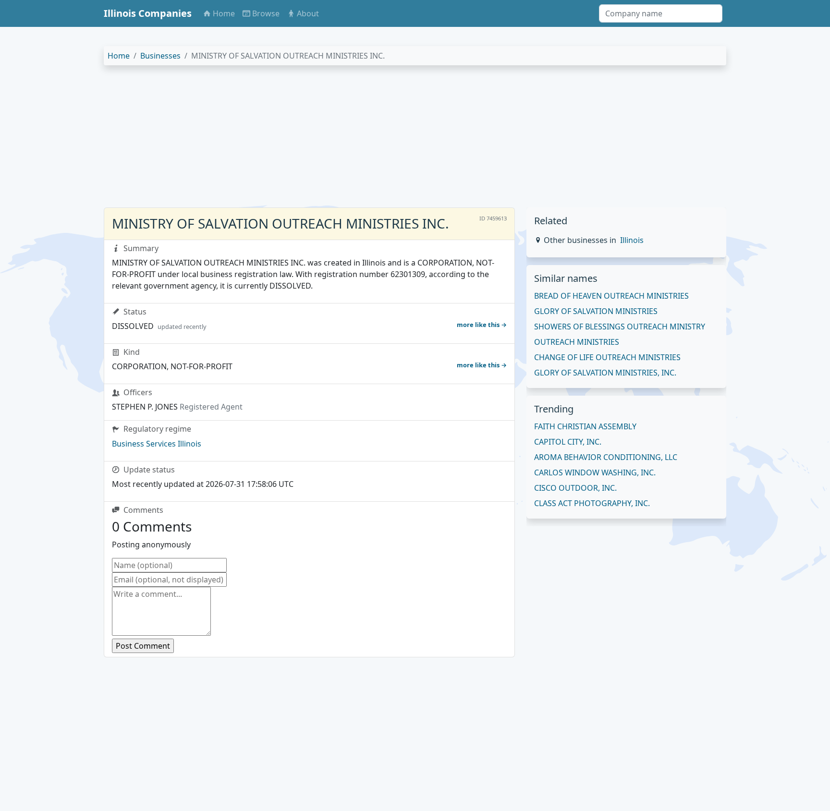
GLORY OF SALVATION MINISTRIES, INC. (605, 372)
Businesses (160, 55)
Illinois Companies (148, 13)
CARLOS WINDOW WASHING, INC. (595, 472)
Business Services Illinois (156, 443)
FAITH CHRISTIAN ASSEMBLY (585, 426)
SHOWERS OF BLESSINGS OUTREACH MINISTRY (619, 326)
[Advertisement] (392, 140)
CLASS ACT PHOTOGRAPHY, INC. (592, 503)
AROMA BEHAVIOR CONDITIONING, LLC (605, 457)
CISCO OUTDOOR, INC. (575, 488)
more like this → (482, 324)
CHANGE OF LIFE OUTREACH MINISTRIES (607, 357)
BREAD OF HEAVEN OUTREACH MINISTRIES (611, 296)
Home (119, 55)
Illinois (632, 240)
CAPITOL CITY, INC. (567, 441)
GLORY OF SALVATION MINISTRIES (596, 311)
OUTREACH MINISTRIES (576, 342)
